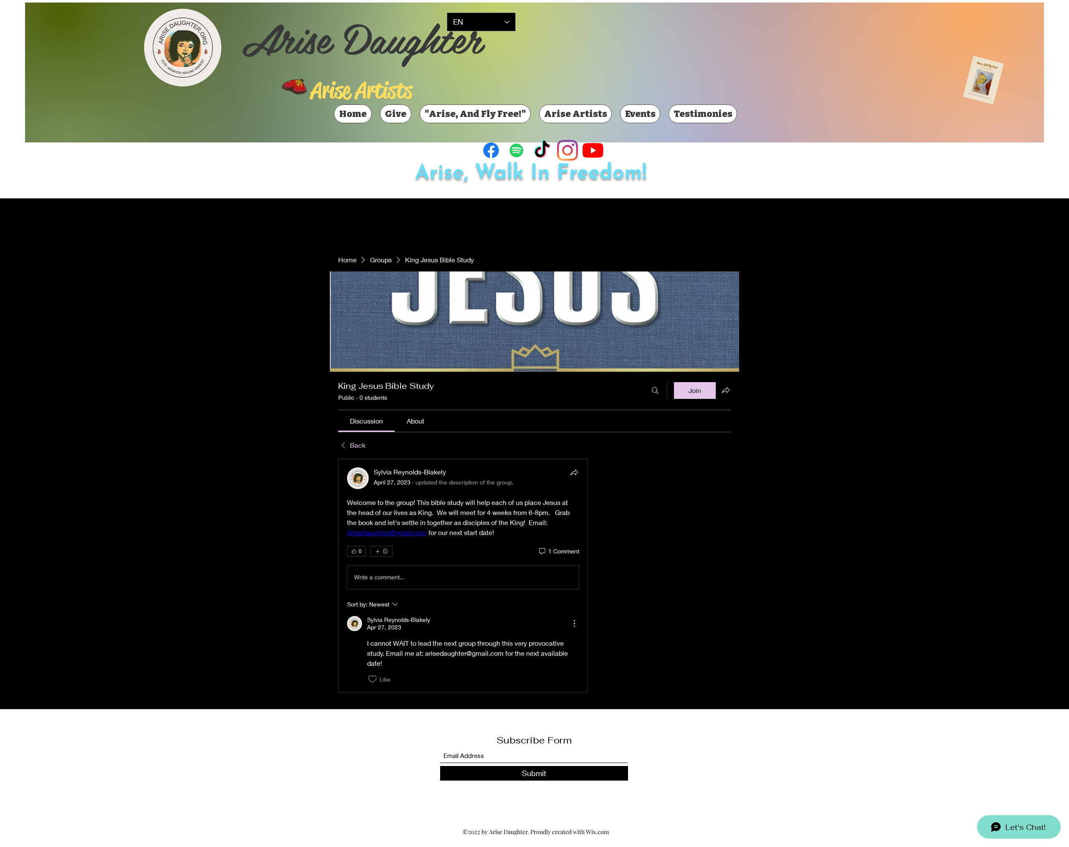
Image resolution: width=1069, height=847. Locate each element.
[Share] (574, 472)
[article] (463, 575)
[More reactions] (381, 551)
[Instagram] (567, 150)
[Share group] (726, 390)
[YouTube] (593, 150)
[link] (366, 421)
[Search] (655, 390)
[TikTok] (542, 150)
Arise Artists (361, 90)
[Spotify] (516, 150)
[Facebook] (491, 150)
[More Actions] (574, 624)
